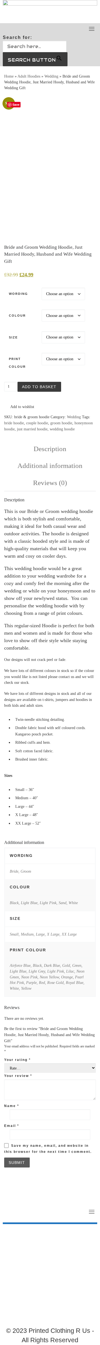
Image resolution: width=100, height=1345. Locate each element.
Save (15, 104)
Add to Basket (39, 387)
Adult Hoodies (29, 76)
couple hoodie (37, 423)
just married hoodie (32, 429)
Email (11, 1126)
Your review (18, 1076)
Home (9, 76)
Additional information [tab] (50, 465)
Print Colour (17, 362)
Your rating (17, 1060)
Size (13, 337)
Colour (17, 315)
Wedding (51, 76)
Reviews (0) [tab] (50, 482)
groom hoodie (61, 423)
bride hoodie (14, 423)
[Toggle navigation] (91, 28)
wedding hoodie (62, 429)
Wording (18, 293)
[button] (19, 407)
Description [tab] (50, 448)
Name (11, 1106)
